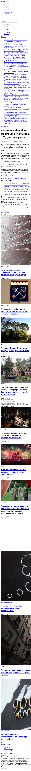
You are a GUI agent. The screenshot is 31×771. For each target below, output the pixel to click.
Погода (3, 383)
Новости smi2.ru (5, 212)
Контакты (7, 747)
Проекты (6, 9)
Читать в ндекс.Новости (10, 178)
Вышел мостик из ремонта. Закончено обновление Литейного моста (16, 62)
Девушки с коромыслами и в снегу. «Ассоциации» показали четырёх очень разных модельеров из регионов (15, 509)
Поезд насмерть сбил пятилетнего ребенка (13, 203)
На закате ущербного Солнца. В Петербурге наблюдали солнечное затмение (17, 78)
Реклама (6, 13)
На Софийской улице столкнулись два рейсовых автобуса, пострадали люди (15, 46)
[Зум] (6, 768)
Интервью (7, 7)
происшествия (18, 141)
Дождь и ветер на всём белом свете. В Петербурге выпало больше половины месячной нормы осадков (16, 54)
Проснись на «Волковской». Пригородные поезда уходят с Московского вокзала (17, 87)
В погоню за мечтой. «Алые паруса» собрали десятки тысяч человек (13, 471)
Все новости (4, 126)
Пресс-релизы (8, 750)
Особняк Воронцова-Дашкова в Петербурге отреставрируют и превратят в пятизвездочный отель (16, 114)
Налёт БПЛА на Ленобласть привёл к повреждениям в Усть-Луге (15, 75)
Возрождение (5, 730)
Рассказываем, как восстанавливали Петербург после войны (14, 736)
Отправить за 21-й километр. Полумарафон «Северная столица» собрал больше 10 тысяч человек (16, 82)
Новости (6, 4)
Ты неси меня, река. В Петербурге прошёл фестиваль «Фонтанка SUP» (16, 109)
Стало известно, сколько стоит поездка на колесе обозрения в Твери (15, 208)
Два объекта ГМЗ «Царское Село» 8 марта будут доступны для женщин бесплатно (16, 190)
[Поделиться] (3, 768)
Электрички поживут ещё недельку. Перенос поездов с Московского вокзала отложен (16, 71)
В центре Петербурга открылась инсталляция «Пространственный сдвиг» (16, 117)
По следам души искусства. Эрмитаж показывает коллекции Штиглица (13, 435)
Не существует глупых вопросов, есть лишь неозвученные (11, 608)
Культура (3, 429)
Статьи (6, 6)
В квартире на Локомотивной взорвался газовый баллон (15, 195)
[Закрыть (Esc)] (1, 768)
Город (2, 344)
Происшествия (5, 266)
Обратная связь (8, 749)
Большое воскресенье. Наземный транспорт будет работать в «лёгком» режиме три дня (17, 187)
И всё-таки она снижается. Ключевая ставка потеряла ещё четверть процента (16, 121)
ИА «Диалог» (5, 1)
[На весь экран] (5, 768)
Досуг (2, 466)
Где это (3, 666)
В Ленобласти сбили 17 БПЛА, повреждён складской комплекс (16, 95)
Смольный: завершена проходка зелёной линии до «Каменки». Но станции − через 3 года (16, 91)
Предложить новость (7, 399)
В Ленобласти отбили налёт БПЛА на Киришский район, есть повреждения (15, 41)
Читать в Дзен (22, 178)
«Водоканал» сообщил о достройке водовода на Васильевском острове (15, 104)
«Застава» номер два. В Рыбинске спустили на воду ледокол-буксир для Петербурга (17, 66)
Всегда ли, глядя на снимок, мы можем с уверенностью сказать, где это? (15, 672)
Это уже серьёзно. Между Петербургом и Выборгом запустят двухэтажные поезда (15, 58)
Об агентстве (8, 12)
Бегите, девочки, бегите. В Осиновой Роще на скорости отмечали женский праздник (17, 184)
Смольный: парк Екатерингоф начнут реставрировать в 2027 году (16, 50)
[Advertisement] (15, 535)
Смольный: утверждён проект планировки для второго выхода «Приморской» (16, 99)
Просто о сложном (6, 602)
